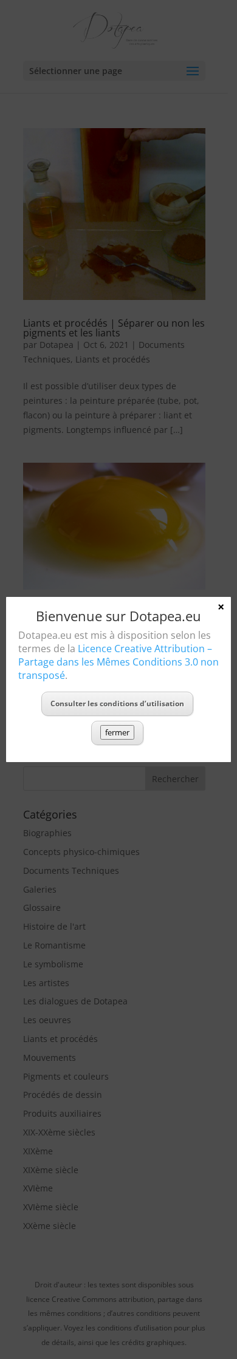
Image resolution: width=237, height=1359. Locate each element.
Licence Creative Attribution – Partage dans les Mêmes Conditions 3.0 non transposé (118, 662)
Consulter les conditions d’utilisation (117, 703)
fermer (117, 732)
